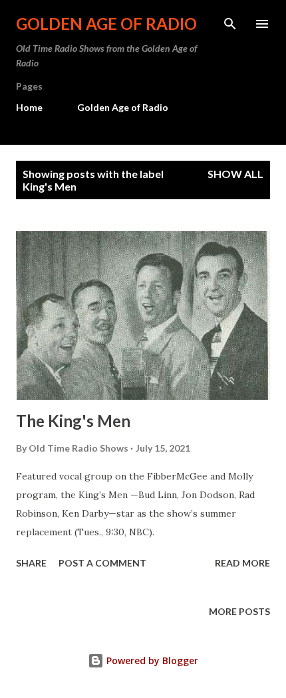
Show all (235, 173)
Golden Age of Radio (106, 23)
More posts (239, 611)
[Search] (230, 24)
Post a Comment (102, 562)
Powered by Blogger (151, 660)
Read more (242, 562)
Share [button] (31, 562)
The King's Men (73, 420)
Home (29, 107)
